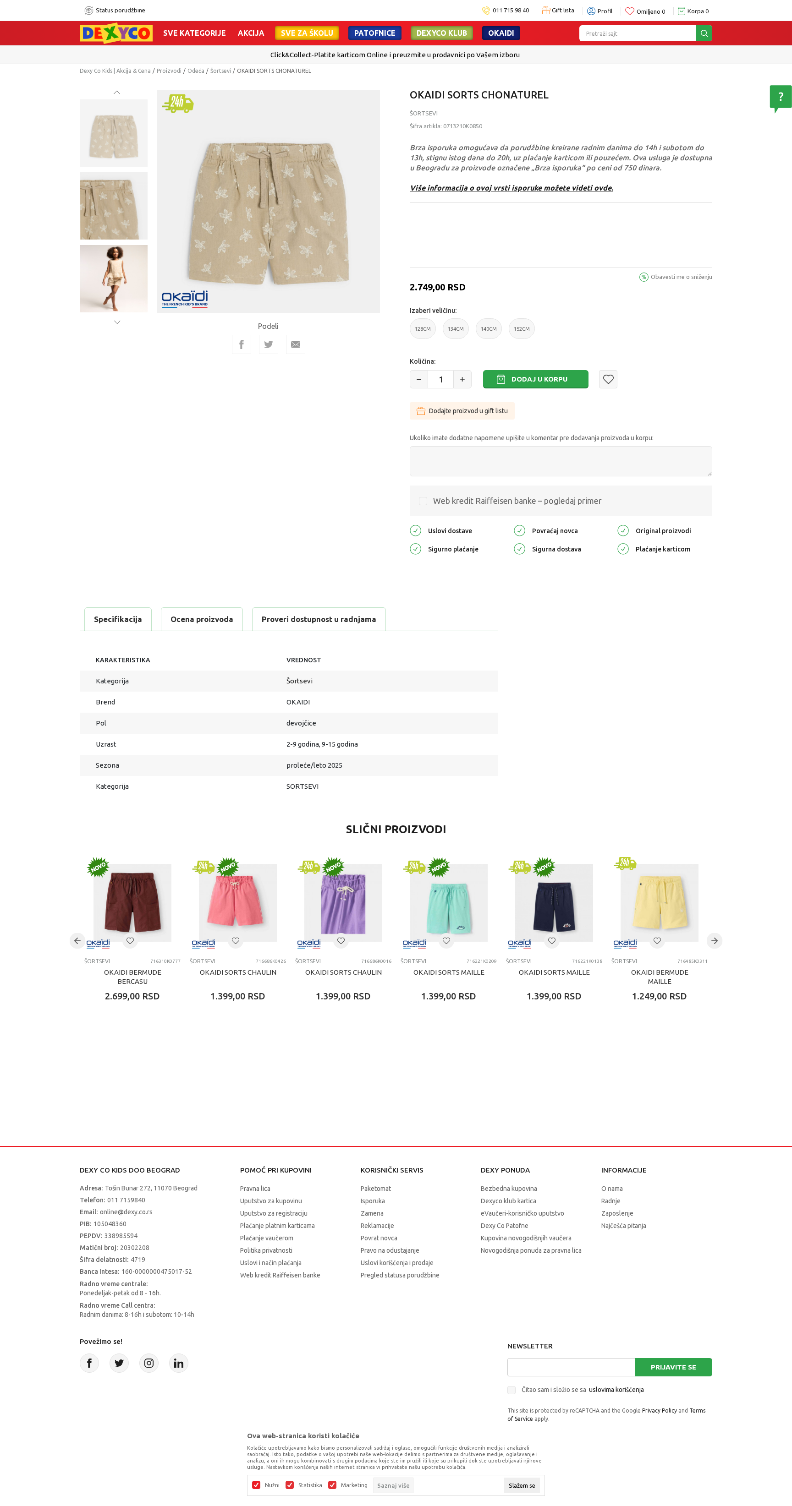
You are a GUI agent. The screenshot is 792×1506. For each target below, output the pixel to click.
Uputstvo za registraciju (274, 1213)
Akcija (251, 33)
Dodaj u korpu (539, 379)
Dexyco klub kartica (508, 1201)
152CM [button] (522, 332)
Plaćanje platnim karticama (277, 1225)
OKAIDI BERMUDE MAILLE (659, 976)
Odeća (195, 71)
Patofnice (375, 33)
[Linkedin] (179, 1363)
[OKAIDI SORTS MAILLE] (449, 903)
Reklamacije (377, 1225)
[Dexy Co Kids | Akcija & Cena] (116, 32)
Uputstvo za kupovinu (271, 1201)
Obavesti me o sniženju (681, 276)
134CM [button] (456, 332)
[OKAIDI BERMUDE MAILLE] (659, 903)
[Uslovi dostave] (415, 530)
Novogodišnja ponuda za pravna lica (531, 1250)
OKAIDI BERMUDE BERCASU (132, 976)
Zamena (372, 1213)
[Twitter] (119, 1363)
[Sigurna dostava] (519, 548)
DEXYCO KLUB (442, 33)
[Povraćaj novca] (519, 530)
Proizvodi (169, 71)
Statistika (310, 1485)
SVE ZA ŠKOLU (307, 33)
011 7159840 (126, 1200)
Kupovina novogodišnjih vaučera (526, 1238)
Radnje (611, 1201)
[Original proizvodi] (623, 530)
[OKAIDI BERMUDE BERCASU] (132, 903)
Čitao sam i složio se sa (583, 1389)
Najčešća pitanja (623, 1225)
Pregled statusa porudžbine (400, 1275)
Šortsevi (220, 71)
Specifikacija (118, 619)
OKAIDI (501, 33)
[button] (608, 379)
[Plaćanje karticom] (623, 548)
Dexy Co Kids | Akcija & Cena (115, 71)
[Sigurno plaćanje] (415, 548)
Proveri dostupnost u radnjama (319, 619)
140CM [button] (489, 332)
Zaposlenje (617, 1213)
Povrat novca (379, 1238)
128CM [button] (423, 332)
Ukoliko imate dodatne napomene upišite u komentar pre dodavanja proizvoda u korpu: (532, 438)
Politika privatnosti (266, 1250)
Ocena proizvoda (201, 619)
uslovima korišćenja (616, 1389)
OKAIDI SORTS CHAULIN (238, 972)
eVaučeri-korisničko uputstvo (522, 1213)
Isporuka (373, 1201)
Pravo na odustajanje (390, 1250)
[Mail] (295, 344)
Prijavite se (673, 1367)
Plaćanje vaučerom (266, 1238)
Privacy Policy (659, 1410)
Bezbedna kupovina (509, 1188)
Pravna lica (255, 1188)
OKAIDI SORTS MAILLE (448, 972)
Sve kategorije (194, 33)
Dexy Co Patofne (504, 1225)
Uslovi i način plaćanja (271, 1262)
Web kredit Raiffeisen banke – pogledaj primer (517, 500)
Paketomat (376, 1188)
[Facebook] (241, 344)
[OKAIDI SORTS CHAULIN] (238, 903)
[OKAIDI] (185, 298)
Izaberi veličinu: (433, 310)
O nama (612, 1188)
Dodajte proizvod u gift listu (468, 411)
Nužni (272, 1485)
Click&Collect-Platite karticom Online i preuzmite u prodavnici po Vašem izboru (395, 55)
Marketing (354, 1485)
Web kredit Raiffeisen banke (280, 1275)
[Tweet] (268, 344)
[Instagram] (149, 1363)
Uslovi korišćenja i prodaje (397, 1262)
